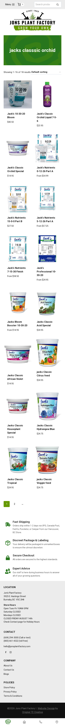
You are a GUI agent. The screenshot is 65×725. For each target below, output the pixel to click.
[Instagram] (10, 652)
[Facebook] (6, 652)
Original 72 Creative (32, 712)
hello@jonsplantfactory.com (17, 646)
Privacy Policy (10, 691)
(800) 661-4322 (11, 641)
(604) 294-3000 (11, 637)
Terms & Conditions (13, 696)
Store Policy (9, 687)
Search (58, 4)
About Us (8, 665)
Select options (17, 132)
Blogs (6, 674)
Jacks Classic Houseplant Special (15, 429)
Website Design (46, 708)
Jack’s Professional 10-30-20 (46, 272)
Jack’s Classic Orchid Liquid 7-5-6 (47, 117)
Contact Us (9, 670)
